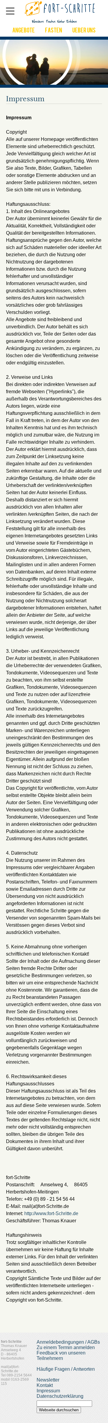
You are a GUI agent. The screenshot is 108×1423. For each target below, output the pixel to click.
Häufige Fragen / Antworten (66, 1369)
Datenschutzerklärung (60, 1396)
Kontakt (45, 1385)
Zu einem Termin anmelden (66, 1347)
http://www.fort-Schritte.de (51, 1213)
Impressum (48, 1390)
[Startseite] (60, 22)
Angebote (23, 31)
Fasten (53, 31)
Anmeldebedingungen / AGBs (68, 1342)
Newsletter (48, 1379)
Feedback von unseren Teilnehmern (61, 1355)
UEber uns (84, 31)
